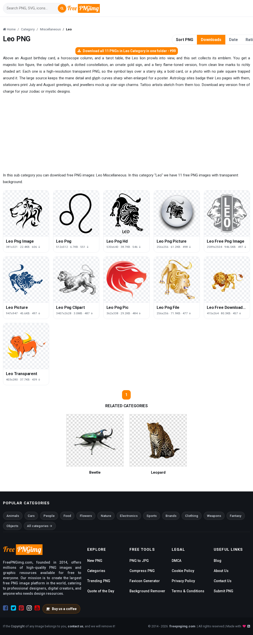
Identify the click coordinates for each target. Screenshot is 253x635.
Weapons (214, 516)
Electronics (129, 516)
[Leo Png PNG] (76, 213)
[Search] (62, 8)
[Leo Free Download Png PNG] (227, 279)
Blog (217, 560)
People (49, 516)
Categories (96, 570)
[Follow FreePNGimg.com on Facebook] (5, 608)
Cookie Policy (183, 570)
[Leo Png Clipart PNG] (76, 279)
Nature (106, 516)
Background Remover (147, 591)
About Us (221, 570)
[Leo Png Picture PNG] (177, 213)
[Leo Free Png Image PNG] (227, 213)
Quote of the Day (100, 591)
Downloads (211, 39)
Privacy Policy (183, 581)
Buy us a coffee (64, 609)
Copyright (18, 626)
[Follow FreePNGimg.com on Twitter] (13, 608)
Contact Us (223, 581)
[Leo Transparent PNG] (26, 346)
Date (233, 39)
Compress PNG (142, 570)
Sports (152, 516)
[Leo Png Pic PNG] (126, 279)
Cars (31, 516)
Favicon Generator (144, 581)
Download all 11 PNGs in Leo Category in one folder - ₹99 (129, 51)
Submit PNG (223, 591)
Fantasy (235, 516)
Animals (12, 516)
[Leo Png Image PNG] (26, 213)
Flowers (86, 516)
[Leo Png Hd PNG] (126, 213)
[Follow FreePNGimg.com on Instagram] (29, 608)
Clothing (191, 516)
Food (67, 516)
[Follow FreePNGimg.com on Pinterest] (21, 608)
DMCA (176, 560)
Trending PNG (98, 581)
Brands (171, 516)
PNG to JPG (139, 560)
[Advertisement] (126, 133)
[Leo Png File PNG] (177, 279)
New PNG (94, 560)
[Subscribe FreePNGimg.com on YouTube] (37, 608)
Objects (12, 526)
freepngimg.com (182, 626)
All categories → (39, 526)
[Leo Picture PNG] (26, 279)
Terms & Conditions (188, 591)
